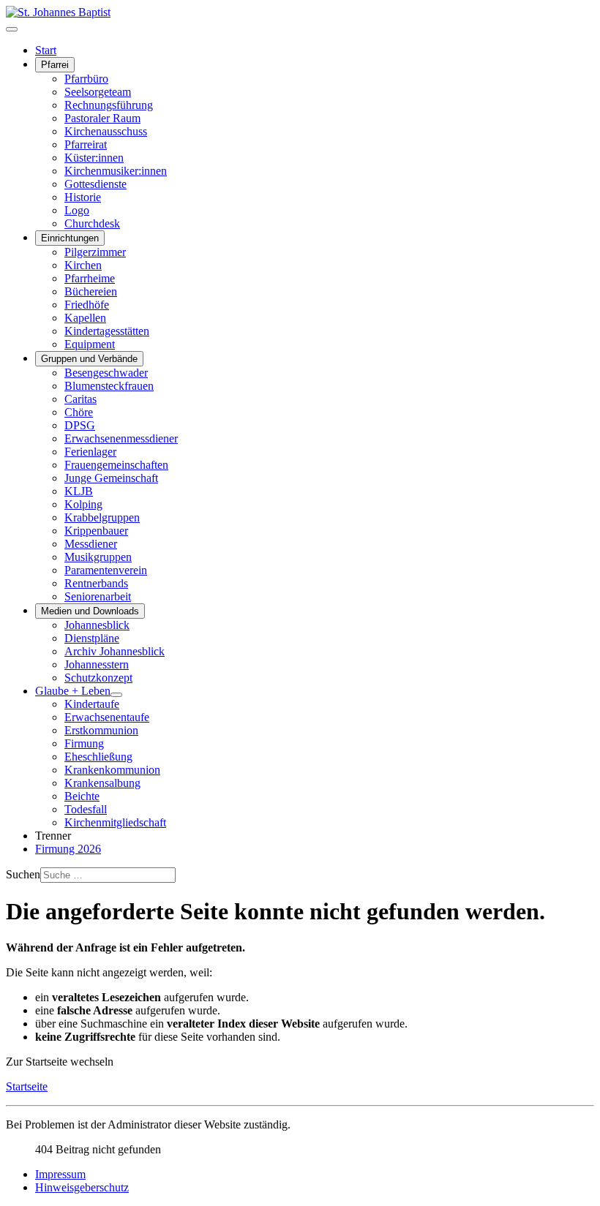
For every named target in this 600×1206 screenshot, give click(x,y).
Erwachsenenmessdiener (121, 438)
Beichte (82, 796)
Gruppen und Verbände (89, 358)
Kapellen (85, 318)
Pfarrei (55, 64)
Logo (76, 210)
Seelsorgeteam (97, 92)
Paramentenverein (105, 570)
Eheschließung (98, 756)
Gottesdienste (95, 184)
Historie (82, 197)
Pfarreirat (85, 144)
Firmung (84, 743)
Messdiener (90, 544)
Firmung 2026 (68, 849)
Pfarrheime (89, 278)
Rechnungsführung (108, 105)
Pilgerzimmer (95, 252)
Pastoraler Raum (102, 118)
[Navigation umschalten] (12, 29)
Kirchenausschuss (105, 131)
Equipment (89, 344)
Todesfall (85, 809)
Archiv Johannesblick (114, 651)
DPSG (79, 425)
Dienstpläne (91, 638)
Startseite (27, 1086)
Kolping (83, 504)
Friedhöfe (86, 304)
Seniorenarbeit (97, 596)
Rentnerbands (96, 583)
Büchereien (90, 291)
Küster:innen (94, 157)
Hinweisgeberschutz (82, 1187)
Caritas (80, 399)
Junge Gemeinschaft (111, 478)
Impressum (60, 1174)
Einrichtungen (70, 238)
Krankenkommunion (112, 770)
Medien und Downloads (90, 611)
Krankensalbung (102, 783)
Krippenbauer (96, 530)
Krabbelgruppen (102, 517)
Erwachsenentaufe (106, 717)
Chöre (78, 412)
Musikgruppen (98, 557)
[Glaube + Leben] (116, 695)
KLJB (78, 491)
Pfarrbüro (86, 78)
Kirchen (83, 265)
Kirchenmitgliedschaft (115, 822)
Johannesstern (96, 664)
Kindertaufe (91, 704)
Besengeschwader (106, 372)
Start (45, 50)
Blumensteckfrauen (109, 386)
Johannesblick (97, 625)
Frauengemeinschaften (116, 465)
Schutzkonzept (98, 677)
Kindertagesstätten (106, 331)
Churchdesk (92, 223)
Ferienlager (90, 451)
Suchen (23, 874)
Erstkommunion (101, 730)
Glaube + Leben (72, 691)
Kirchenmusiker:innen (115, 171)
